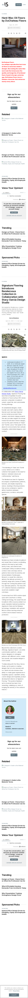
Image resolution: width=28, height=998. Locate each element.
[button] (3, 5)
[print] (25, 33)
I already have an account (14, 215)
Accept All (14, 994)
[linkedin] (11, 33)
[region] (14, 196)
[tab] (6, 192)
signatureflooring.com (9, 388)
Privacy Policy (16, 990)
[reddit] (16, 33)
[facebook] (8, 33)
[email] (19, 33)
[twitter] (14, 33)
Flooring (4, 13)
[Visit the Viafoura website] (22, 199)
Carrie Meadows (14, 318)
